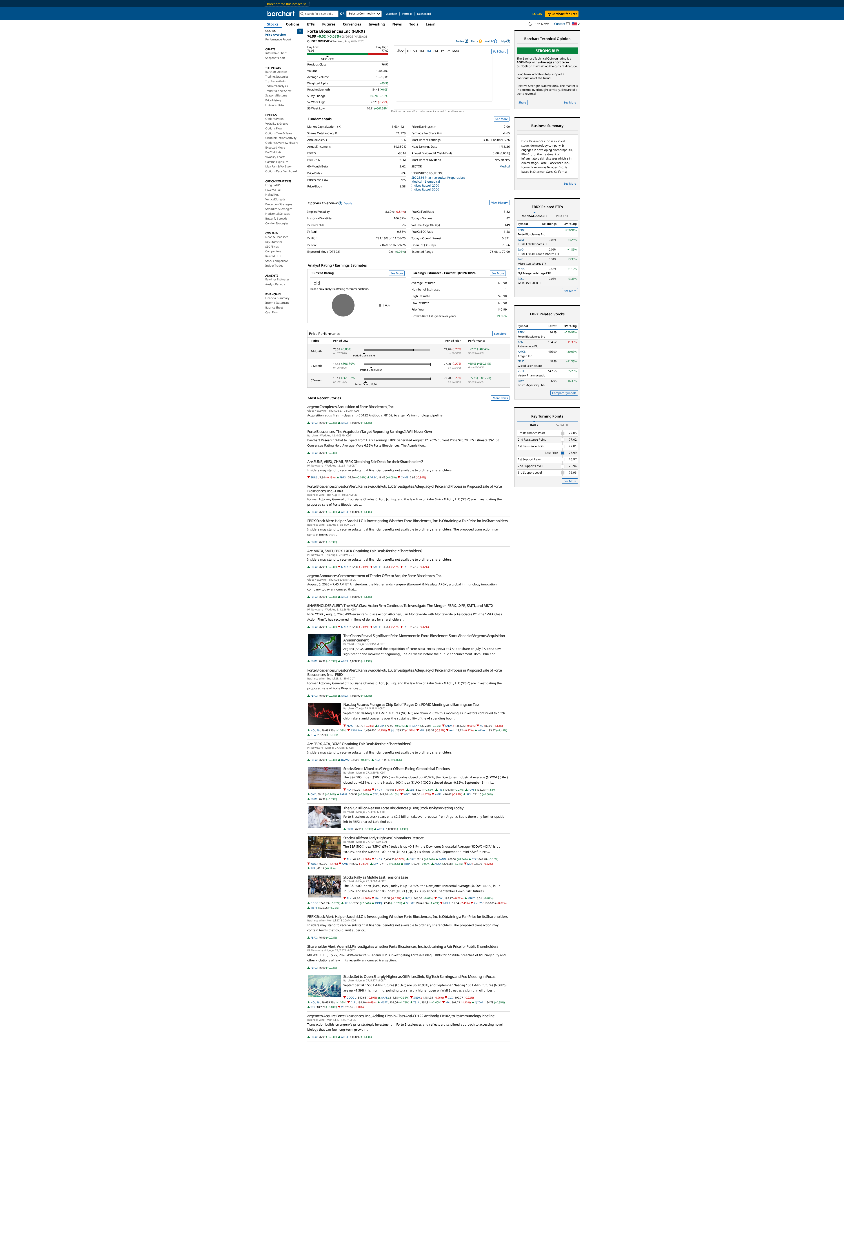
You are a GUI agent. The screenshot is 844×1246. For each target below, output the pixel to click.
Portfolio (407, 14)
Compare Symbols (564, 393)
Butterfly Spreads (276, 218)
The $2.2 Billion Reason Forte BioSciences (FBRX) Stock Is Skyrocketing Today (403, 808)
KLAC (350, 726)
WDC (407, 794)
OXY (313, 794)
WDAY (481, 730)
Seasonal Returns (276, 95)
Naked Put (272, 194)
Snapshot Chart (275, 58)
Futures (328, 24)
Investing (377, 24)
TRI (440, 790)
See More (501, 119)
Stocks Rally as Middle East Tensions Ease (375, 877)
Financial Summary (277, 298)
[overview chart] (452, 80)
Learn (430, 24)
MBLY (471, 898)
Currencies (352, 24)
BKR (313, 868)
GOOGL (351, 997)
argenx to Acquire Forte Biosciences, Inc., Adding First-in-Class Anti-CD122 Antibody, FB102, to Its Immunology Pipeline (401, 1016)
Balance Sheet (274, 307)
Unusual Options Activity (280, 138)
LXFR (406, 567)
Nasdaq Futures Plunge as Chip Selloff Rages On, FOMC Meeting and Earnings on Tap (411, 704)
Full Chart (499, 51)
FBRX (314, 423)
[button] (575, 24)
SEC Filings (272, 247)
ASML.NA (356, 730)
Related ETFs (273, 256)
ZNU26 (478, 903)
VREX (373, 477)
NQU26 (315, 730)
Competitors (273, 251)
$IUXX (410, 903)
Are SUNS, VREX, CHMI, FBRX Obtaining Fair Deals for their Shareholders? (365, 462)
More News (500, 398)
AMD (438, 794)
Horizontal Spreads (277, 214)
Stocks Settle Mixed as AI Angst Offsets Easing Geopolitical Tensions (396, 768)
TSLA (416, 1002)
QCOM (479, 1002)
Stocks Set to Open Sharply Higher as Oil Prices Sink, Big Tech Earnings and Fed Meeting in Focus (419, 976)
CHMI (404, 477)
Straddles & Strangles (278, 209)
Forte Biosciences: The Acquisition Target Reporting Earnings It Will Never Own (369, 431)
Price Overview (275, 34)
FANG (343, 794)
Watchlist (391, 14)
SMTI (376, 567)
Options (293, 24)
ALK (349, 790)
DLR (353, 1002)
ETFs (311, 24)
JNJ (392, 730)
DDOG (314, 903)
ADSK (438, 864)
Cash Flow (271, 312)
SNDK (448, 726)
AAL (451, 730)
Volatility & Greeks (276, 123)
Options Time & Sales (278, 133)
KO (481, 726)
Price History (273, 100)
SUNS (314, 477)
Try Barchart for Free (561, 14)
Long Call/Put (273, 185)
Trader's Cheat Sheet (278, 91)
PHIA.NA (414, 726)
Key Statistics (273, 242)
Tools (413, 24)
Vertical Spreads (275, 199)
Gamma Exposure (276, 162)
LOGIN (537, 14)
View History (499, 203)
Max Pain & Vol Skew (278, 166)
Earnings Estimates (277, 279)
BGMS (345, 760)
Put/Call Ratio (273, 152)
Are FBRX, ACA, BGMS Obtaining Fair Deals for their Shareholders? (359, 744)
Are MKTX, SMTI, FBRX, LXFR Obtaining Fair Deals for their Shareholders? (364, 551)
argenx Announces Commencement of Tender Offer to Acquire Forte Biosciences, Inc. (374, 576)
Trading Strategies (276, 76)
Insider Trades (274, 265)
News (397, 24)
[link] (505, 41)
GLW (313, 735)
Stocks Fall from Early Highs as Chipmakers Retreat (383, 838)
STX (375, 794)
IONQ (378, 903)
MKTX (344, 567)
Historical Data (274, 105)
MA (448, 1002)
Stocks (272, 24)
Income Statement (277, 303)
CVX (440, 898)
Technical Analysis (276, 86)
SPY (468, 794)
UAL (377, 898)
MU (422, 730)
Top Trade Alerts (275, 81)
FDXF (471, 790)
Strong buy (547, 50)
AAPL (384, 997)
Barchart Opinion (276, 72)
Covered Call (273, 190)
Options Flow (273, 128)
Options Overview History (281, 143)
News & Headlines (276, 237)
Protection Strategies (278, 204)
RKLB (347, 903)
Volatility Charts (275, 157)
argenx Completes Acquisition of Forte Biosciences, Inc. (350, 407)
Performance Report (278, 39)
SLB (411, 790)
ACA (377, 760)
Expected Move (275, 147)
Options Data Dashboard (281, 171)
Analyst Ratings (275, 284)
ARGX (344, 423)
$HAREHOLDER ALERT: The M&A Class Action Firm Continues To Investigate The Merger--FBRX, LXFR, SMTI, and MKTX (400, 605)
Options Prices (274, 119)
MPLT (446, 903)
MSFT (314, 908)
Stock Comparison (277, 261)
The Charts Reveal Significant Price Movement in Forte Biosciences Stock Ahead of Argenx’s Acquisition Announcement (424, 638)
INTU (408, 898)
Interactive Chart (276, 53)
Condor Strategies (276, 223)
